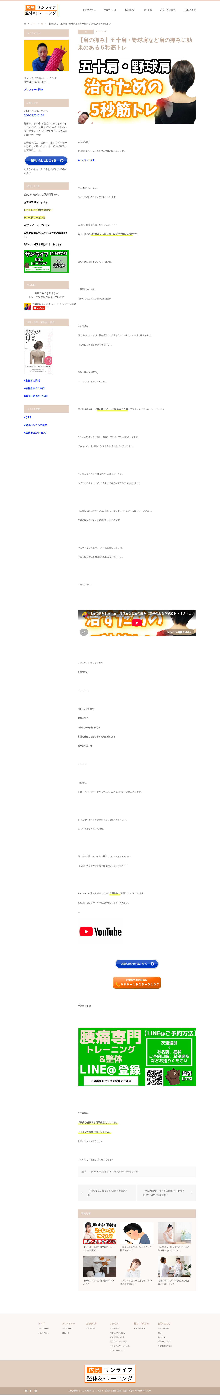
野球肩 (115, 1172)
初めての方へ (89, 10)
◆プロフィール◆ (86, 160)
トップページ (43, 1329)
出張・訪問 (114, 1329)
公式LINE (162, 1337)
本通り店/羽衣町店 (117, 1333)
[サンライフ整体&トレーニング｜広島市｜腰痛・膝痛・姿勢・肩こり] (41, 10)
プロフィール (110, 10)
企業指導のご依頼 (165, 1346)
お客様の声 (130, 10)
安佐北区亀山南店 (117, 1337)
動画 (104, 1172)
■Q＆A (27, 417)
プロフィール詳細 (33, 89)
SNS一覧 (65, 1333)
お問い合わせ (189, 10)
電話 (159, 1333)
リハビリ (135, 1172)
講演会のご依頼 (164, 1342)
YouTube (97, 1172)
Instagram (35, 1390)
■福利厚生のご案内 (34, 388)
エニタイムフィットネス (120, 1346)
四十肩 (128, 1172)
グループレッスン (117, 1350)
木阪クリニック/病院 (118, 1342)
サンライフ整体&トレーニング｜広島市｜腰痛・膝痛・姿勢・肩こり (106, 1391)
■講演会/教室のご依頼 (36, 396)
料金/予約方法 (139, 1329)
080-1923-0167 (34, 115)
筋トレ (109, 1172)
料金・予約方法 (167, 10)
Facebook (30, 1390)
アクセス (148, 10)
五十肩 (122, 1172)
